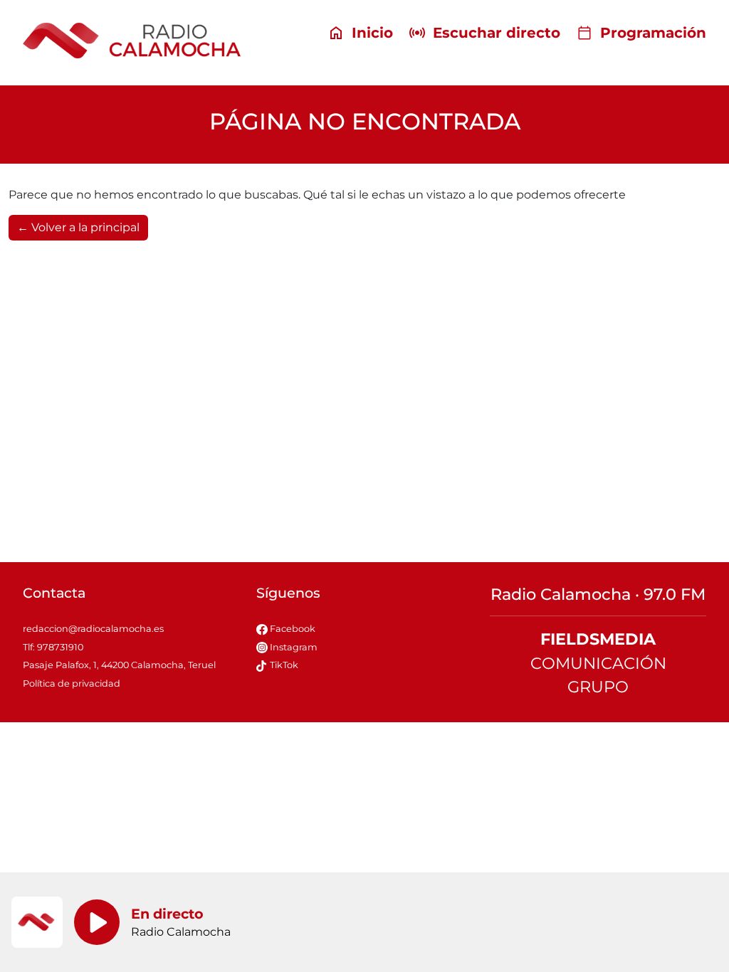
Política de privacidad (71, 683)
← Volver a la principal (78, 227)
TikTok (283, 665)
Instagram (293, 647)
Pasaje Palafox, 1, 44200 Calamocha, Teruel (119, 665)
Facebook (291, 628)
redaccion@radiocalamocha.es (93, 628)
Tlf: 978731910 (53, 647)
